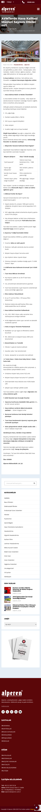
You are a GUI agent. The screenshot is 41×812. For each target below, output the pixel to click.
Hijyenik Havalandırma (11, 535)
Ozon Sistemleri (9, 560)
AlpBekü (7, 498)
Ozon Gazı (7, 556)
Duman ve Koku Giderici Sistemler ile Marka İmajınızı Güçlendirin (23, 589)
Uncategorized (9, 568)
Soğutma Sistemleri (10, 564)
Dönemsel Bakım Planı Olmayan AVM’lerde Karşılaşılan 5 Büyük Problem (24, 606)
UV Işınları (7, 572)
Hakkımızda (5, 706)
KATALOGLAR (7, 755)
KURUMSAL (6, 726)
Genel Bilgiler (8, 523)
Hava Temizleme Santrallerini (13, 527)
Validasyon (7, 577)
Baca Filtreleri (8, 502)
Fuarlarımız (8, 519)
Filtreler (6, 515)
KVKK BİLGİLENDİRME (9, 768)
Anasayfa (4, 29)
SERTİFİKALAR (7, 729)
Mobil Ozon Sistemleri (11, 552)
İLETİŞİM (5, 771)
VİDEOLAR (6, 741)
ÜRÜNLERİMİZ (7, 735)
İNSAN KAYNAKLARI (9, 732)
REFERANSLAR (7, 758)
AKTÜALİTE (12, 29)
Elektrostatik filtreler (10, 506)
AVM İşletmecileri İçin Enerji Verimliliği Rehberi (22, 597)
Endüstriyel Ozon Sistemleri (13, 510)
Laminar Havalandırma (11, 543)
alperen (27, 64)
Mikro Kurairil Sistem (11, 548)
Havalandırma (18, 64)
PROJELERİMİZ (7, 738)
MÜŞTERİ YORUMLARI (9, 761)
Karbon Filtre (8, 539)
